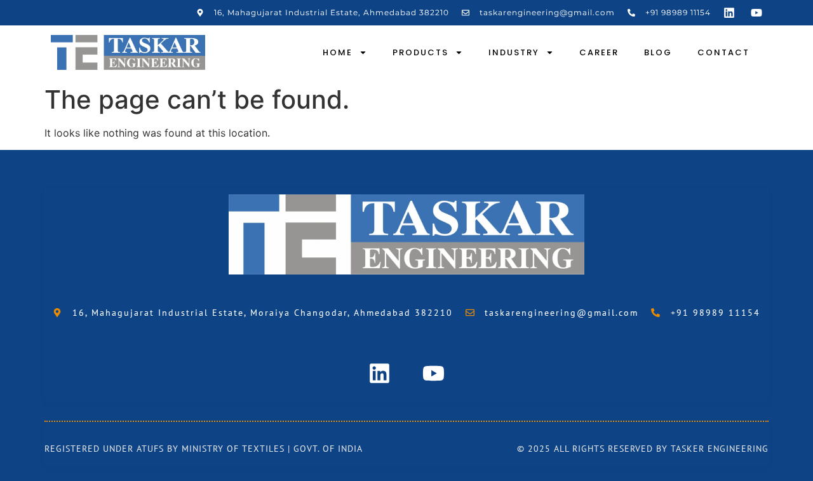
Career (599, 52)
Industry (513, 52)
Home (338, 52)
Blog (658, 52)
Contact (723, 52)
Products (420, 52)
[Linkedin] (729, 12)
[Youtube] (756, 12)
